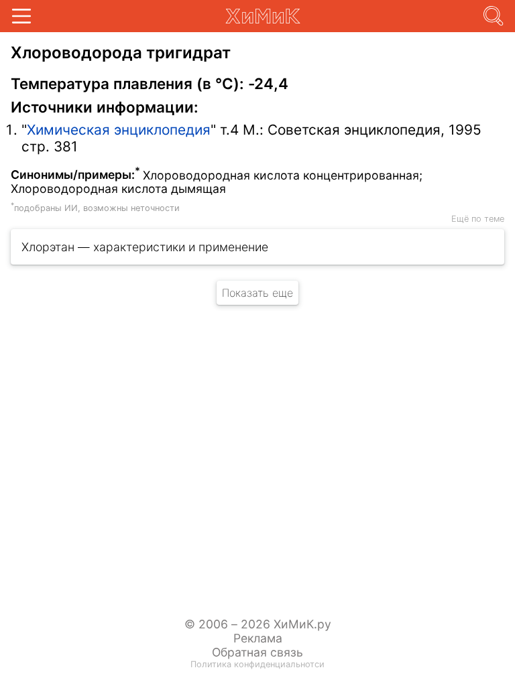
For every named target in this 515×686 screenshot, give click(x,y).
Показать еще (257, 292)
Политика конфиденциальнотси (257, 664)
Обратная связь (257, 652)
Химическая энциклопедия (119, 129)
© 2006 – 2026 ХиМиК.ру (257, 624)
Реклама (257, 638)
